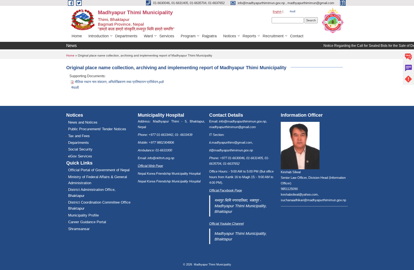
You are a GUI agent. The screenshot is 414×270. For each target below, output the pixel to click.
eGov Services (80, 156)
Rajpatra (209, 36)
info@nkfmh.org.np (160, 158)
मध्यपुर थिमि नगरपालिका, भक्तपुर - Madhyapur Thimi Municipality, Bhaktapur (241, 206)
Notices (229, 36)
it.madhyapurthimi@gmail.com (230, 142)
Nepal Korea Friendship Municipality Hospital (169, 181)
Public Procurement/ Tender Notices (97, 129)
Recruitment (273, 36)
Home (77, 36)
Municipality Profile (83, 215)
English (277, 11)
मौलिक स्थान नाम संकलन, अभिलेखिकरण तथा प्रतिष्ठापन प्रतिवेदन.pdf (119, 82)
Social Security (80, 149)
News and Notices (82, 122)
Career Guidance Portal (87, 222)
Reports (249, 36)
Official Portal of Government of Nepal (99, 170)
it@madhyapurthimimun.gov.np (231, 150)
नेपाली (292, 11)
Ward (148, 36)
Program (188, 36)
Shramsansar (79, 229)
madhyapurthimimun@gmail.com (232, 127)
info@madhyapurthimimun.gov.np (242, 121)
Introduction (98, 36)
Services (166, 36)
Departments (126, 36)
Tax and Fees (79, 136)
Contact (296, 36)
